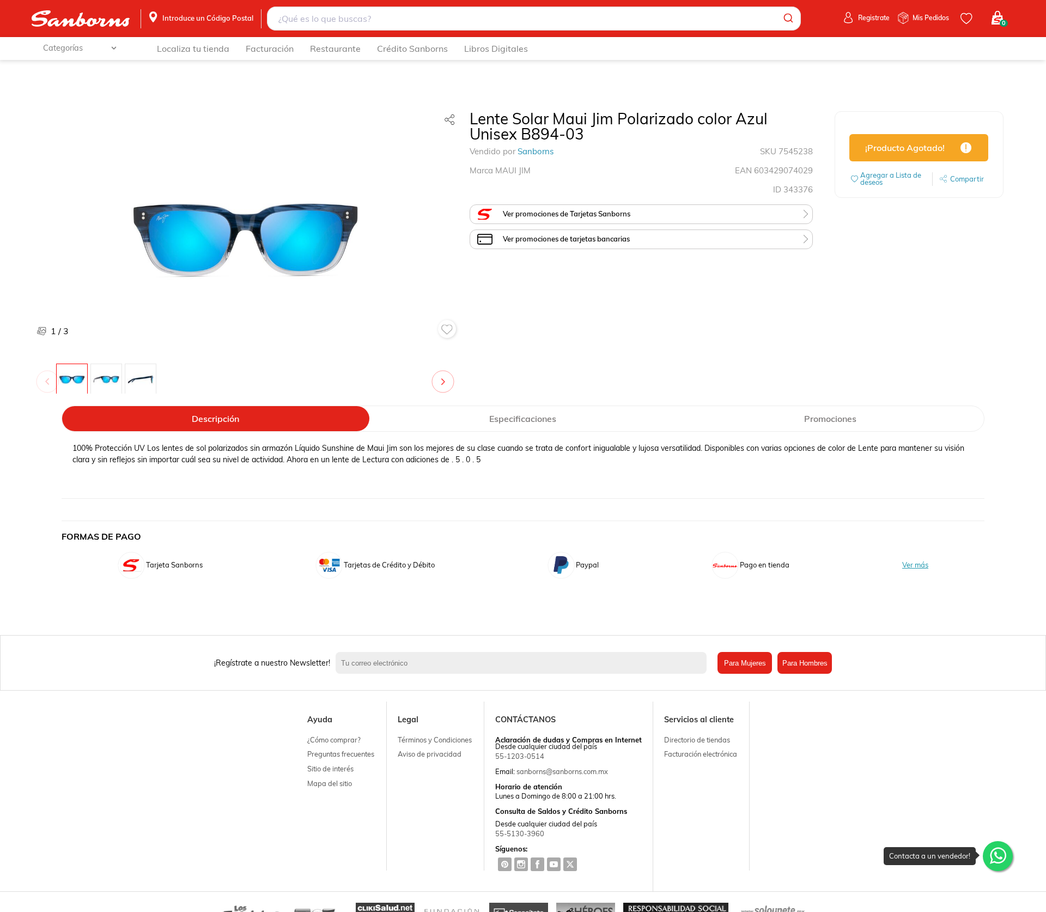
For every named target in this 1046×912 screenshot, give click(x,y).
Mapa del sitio (329, 783)
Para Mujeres (745, 663)
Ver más (915, 565)
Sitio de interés (330, 768)
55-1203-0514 (519, 756)
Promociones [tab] (830, 418)
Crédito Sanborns (412, 48)
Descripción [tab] (215, 418)
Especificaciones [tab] (522, 418)
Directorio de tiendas (697, 739)
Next (445, 376)
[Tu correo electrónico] (524, 663)
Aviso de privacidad (429, 754)
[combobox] (533, 19)
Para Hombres (805, 663)
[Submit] (787, 18)
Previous (49, 376)
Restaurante (335, 48)
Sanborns (536, 151)
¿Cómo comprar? (334, 739)
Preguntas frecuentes (340, 754)
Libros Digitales (496, 48)
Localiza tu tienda (193, 48)
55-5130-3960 (519, 833)
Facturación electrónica (700, 754)
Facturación (270, 48)
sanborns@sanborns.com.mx (562, 771)
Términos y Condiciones (435, 739)
